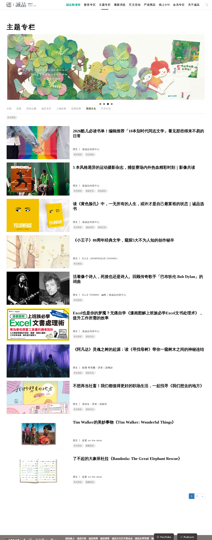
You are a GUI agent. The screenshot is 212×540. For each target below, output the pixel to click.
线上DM (164, 4)
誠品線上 (70, 538)
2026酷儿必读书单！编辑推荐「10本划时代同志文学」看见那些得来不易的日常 (138, 133)
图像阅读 (90, 446)
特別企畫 (31, 108)
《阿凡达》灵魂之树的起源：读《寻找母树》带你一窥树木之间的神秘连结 (138, 349)
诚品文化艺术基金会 (122, 538)
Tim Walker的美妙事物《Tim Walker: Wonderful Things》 (124, 422)
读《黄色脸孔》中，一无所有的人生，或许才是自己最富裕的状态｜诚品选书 (138, 206)
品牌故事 (76, 108)
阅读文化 (91, 108)
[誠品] (21, 4)
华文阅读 (78, 154)
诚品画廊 (93, 538)
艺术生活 (106, 108)
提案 (19, 108)
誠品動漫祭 (73, 4)
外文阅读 (11, 117)
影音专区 (90, 4)
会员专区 (179, 4)
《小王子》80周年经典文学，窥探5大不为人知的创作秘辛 (123, 240)
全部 (9, 108)
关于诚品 (194, 4)
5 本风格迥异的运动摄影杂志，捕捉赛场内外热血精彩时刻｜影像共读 (134, 167)
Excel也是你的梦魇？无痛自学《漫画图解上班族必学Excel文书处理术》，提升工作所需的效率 (138, 315)
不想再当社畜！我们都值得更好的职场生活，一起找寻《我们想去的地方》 (138, 386)
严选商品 (150, 4)
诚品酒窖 (104, 538)
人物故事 (61, 108)
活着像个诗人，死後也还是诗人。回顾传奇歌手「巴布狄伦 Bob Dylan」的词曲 (138, 279)
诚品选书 (90, 227)
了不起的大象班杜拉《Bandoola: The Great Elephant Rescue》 (127, 458)
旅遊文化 (90, 191)
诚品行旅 (81, 538)
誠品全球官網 (142, 538)
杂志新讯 (102, 191)
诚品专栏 (46, 108)
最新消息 (120, 4)
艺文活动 (135, 4)
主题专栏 (105, 4)
